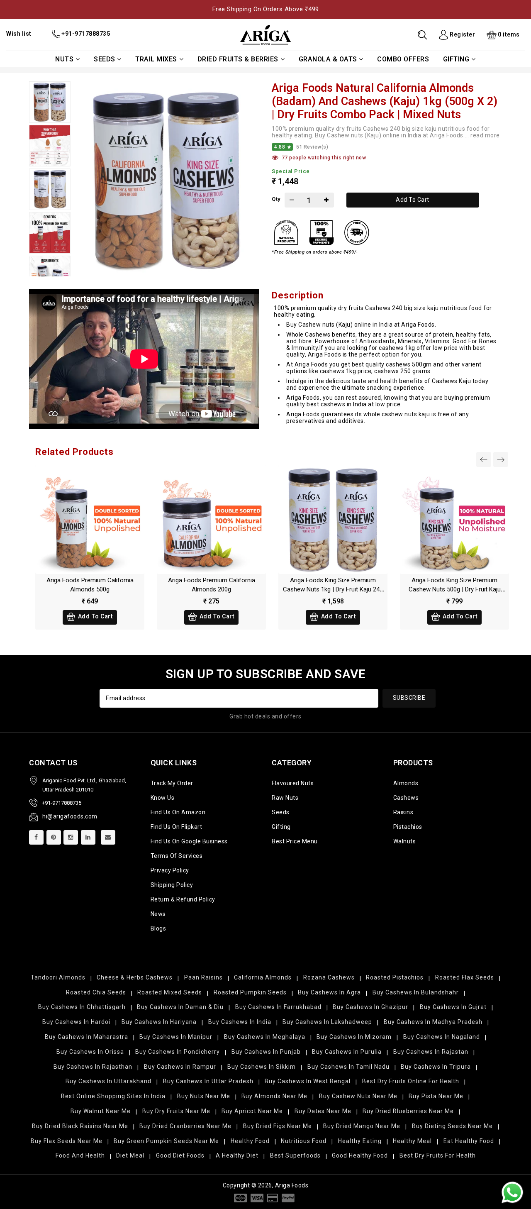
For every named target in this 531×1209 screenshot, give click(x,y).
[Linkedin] (88, 837)
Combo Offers (403, 59)
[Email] (108, 837)
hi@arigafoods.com (69, 816)
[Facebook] (36, 837)
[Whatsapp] (512, 1192)
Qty (276, 199)
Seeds (104, 59)
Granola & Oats (328, 59)
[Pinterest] (53, 837)
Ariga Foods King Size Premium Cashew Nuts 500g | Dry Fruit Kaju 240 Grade (455, 589)
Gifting (456, 59)
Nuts (64, 59)
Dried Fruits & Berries (237, 59)
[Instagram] (70, 837)
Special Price (291, 171)
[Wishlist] (80, 521)
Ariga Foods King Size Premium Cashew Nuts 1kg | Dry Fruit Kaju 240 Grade (333, 589)
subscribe (409, 697)
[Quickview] (98, 521)
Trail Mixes (156, 59)
